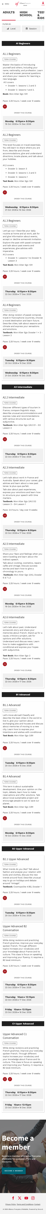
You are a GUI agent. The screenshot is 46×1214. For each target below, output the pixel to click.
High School (26, 13)
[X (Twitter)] (19, 1198)
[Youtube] (26, 1198)
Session (32, 28)
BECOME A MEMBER (11, 1169)
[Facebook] (13, 1198)
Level (13, 28)
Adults (9, 12)
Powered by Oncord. (36, 1209)
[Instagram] (33, 1198)
